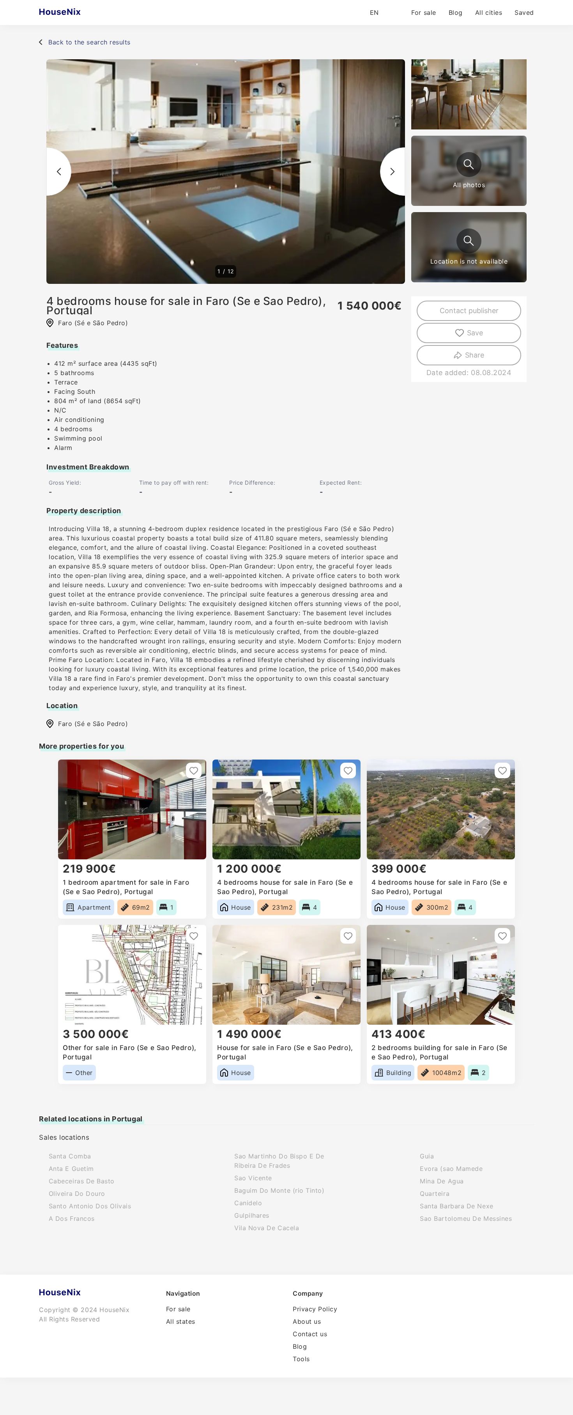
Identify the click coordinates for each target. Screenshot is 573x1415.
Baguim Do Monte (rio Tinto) (279, 1190)
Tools (301, 1359)
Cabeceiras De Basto (82, 1181)
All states (180, 1321)
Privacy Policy (315, 1309)
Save (475, 333)
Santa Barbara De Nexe (456, 1206)
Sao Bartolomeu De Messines (466, 1218)
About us (307, 1321)
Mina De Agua (441, 1181)
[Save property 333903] (194, 770)
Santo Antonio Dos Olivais (90, 1206)
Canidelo (248, 1203)
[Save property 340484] (502, 770)
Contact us (310, 1334)
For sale (423, 12)
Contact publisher (469, 310)
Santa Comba (70, 1156)
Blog (456, 12)
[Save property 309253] (194, 936)
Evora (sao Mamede (451, 1168)
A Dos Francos (72, 1218)
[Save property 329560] (502, 936)
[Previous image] (58, 171)
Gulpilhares (251, 1215)
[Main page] (75, 12)
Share (474, 355)
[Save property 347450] (348, 770)
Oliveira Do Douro (77, 1193)
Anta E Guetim (71, 1168)
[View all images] (468, 164)
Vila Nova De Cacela (266, 1228)
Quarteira (434, 1193)
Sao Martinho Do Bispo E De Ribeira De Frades (279, 1160)
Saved (524, 12)
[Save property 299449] (348, 936)
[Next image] (392, 171)
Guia (427, 1156)
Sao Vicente (253, 1178)
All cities (488, 12)
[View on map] (468, 240)
